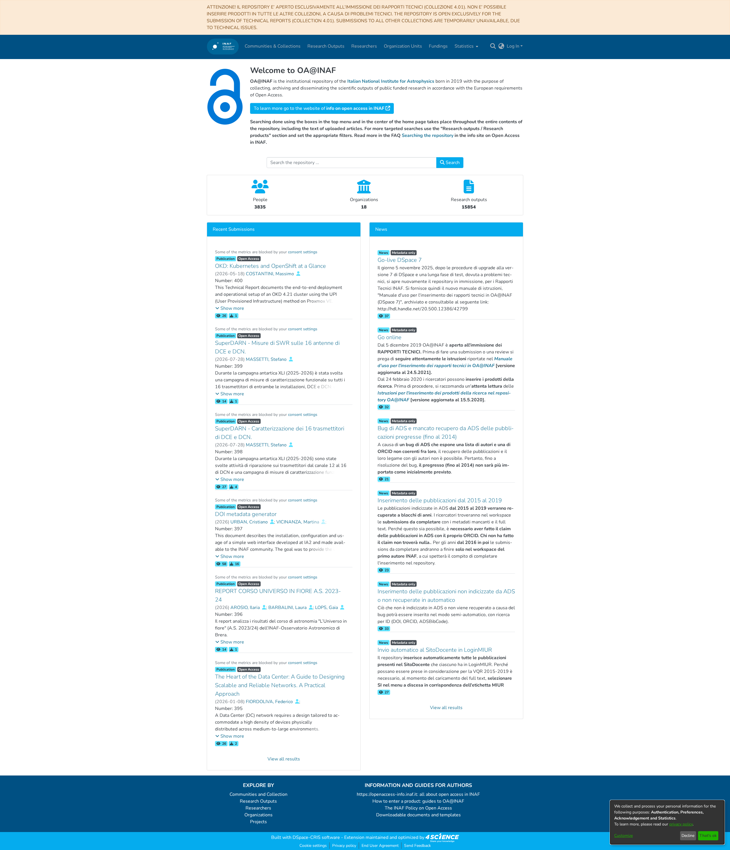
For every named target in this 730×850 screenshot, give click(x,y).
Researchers (258, 808)
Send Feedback (417, 845)
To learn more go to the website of (319, 108)
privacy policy (681, 824)
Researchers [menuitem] (364, 46)
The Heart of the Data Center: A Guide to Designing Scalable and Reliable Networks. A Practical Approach (280, 685)
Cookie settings (313, 845)
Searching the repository (427, 135)
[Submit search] (493, 46)
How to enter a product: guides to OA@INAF (418, 801)
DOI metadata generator (246, 514)
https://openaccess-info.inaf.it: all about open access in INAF (418, 794)
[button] (229, 308)
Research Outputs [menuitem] (325, 46)
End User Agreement (380, 845)
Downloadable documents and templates (418, 815)
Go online (390, 337)
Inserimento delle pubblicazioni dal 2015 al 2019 (440, 500)
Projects (258, 822)
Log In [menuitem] (513, 46)
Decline (688, 835)
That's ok (708, 835)
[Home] (223, 46)
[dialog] (667, 822)
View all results (283, 759)
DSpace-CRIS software (316, 837)
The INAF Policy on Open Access (418, 808)
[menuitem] (465, 46)
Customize (623, 835)
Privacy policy (344, 845)
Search (452, 162)
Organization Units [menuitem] (403, 46)
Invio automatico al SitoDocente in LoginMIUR (435, 650)
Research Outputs (258, 801)
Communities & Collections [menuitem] (273, 46)
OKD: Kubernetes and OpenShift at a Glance (270, 266)
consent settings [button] (302, 252)
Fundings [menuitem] (438, 46)
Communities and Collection (258, 794)
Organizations (258, 815)
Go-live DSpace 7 (400, 260)
